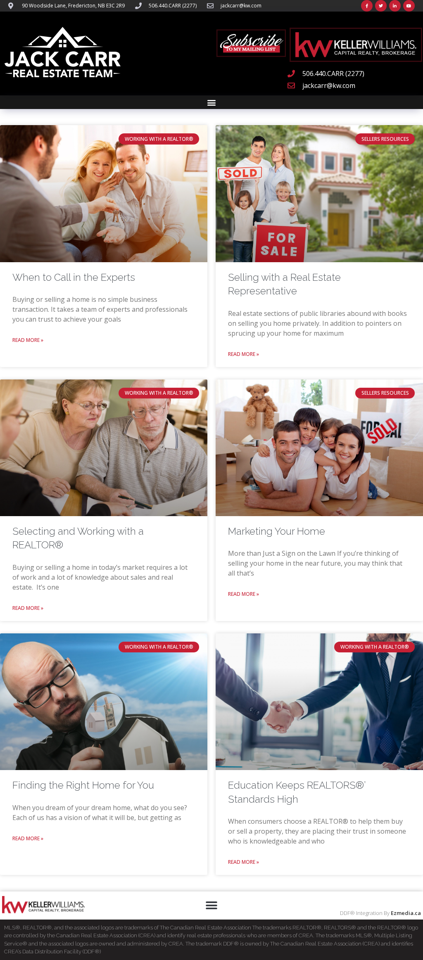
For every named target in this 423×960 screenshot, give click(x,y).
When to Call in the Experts (73, 277)
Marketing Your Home (276, 531)
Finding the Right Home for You (83, 785)
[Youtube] (409, 6)
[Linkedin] (395, 6)
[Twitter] (381, 6)
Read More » (27, 340)
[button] (212, 102)
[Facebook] (367, 6)
